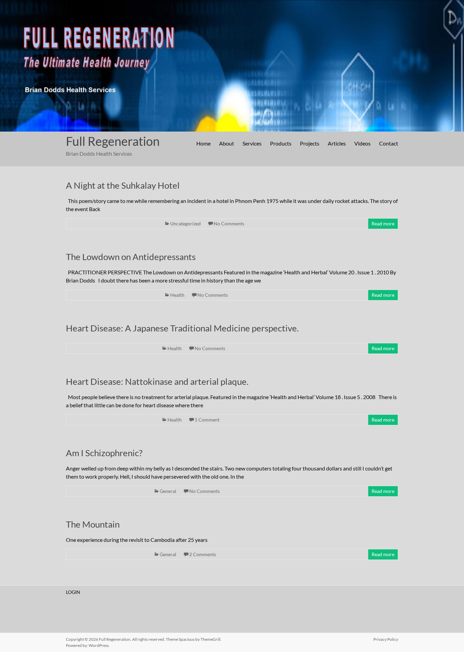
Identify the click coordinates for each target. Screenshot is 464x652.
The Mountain (93, 524)
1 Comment (207, 420)
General (168, 491)
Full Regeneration (113, 141)
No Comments (229, 223)
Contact (388, 143)
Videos (362, 143)
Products (280, 143)
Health (177, 295)
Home (203, 143)
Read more (383, 223)
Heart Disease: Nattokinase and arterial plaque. (157, 381)
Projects (309, 143)
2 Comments (202, 554)
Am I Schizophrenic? (104, 452)
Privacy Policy (385, 639)
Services (252, 143)
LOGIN (73, 592)
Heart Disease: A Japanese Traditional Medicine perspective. (182, 328)
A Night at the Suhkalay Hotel (123, 185)
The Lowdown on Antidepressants (131, 256)
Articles (337, 143)
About (226, 143)
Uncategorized (185, 223)
